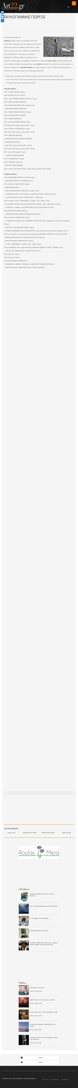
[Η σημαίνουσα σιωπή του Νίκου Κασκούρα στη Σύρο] (24, 1015)
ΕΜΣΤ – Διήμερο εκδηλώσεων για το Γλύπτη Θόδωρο (43, 906)
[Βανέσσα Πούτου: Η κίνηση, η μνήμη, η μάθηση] (24, 1002)
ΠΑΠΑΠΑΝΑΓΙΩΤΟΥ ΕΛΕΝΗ (30, 832)
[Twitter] (2, 17)
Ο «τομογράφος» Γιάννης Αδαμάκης (39, 918)
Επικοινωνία (54, 1079)
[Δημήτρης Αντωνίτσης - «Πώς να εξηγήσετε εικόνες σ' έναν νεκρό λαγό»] (24, 1040)
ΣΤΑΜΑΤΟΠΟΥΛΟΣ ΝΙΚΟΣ (48, 832)
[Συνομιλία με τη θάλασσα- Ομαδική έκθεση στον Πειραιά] (24, 1027)
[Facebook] (2, 13)
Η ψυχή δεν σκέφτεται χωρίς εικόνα (39, 930)
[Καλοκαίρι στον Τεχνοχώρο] (24, 990)
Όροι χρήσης (65, 1079)
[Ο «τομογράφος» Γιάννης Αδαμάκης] (24, 921)
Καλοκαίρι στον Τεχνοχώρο (37, 987)
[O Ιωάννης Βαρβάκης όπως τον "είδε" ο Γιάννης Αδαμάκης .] (24, 896)
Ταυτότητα (45, 1079)
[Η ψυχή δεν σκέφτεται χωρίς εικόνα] (24, 933)
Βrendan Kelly (11, 832)
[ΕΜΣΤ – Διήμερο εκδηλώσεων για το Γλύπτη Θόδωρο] (24, 909)
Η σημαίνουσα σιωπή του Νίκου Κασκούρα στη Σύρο (43, 1012)
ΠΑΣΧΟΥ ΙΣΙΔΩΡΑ (66, 832)
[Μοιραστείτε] (2, 21)
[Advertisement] (28, 22)
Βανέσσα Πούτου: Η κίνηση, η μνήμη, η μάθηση (42, 1000)
